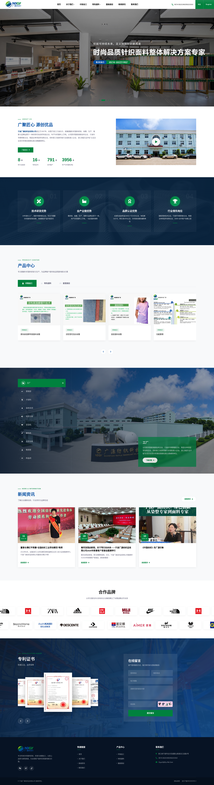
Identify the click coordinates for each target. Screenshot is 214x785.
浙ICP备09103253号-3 (189, 781)
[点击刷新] (165, 704)
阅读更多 (24, 562)
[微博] (26, 768)
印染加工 (121, 754)
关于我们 (82, 759)
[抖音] (31, 768)
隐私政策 (177, 781)
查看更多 (187, 499)
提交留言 (150, 713)
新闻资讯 (82, 763)
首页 (59, 4)
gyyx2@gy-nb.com (166, 762)
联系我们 (82, 768)
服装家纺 (121, 763)
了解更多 (24, 150)
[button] (5, 57)
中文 (199, 4)
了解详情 (149, 460)
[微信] (20, 768)
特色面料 (121, 759)
